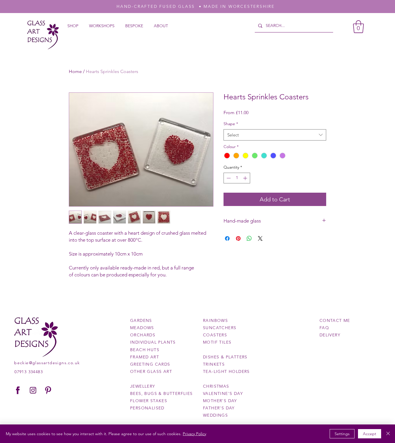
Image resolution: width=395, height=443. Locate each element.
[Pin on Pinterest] (238, 238)
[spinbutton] (237, 178)
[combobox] (275, 135)
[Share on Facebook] (227, 238)
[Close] (388, 433)
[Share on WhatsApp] (249, 238)
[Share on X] (260, 238)
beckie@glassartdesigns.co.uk (47, 362)
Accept (369, 433)
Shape (231, 123)
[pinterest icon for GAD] (48, 390)
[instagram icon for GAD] (33, 390)
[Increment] (245, 178)
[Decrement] (228, 178)
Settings (342, 433)
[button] (358, 26)
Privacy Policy (194, 433)
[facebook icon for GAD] (18, 390)
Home (75, 71)
